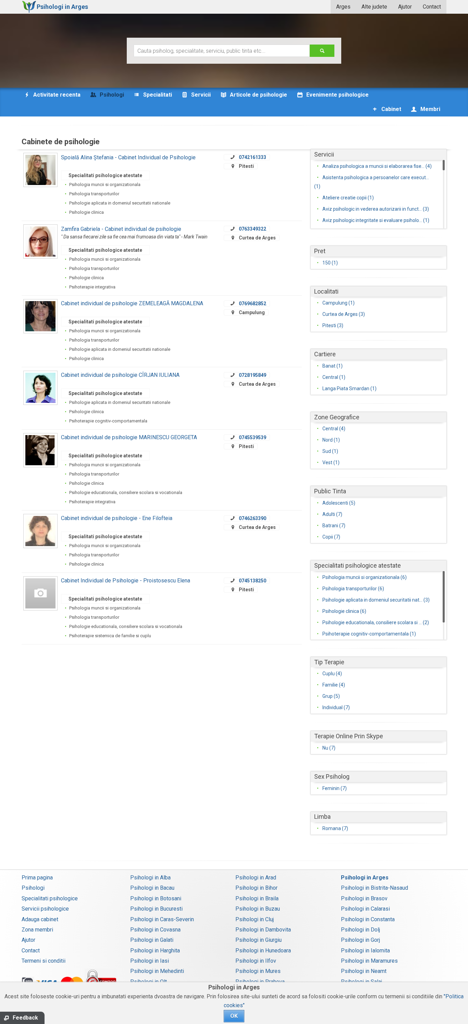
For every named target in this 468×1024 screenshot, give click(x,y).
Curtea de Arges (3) (343, 314)
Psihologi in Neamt (363, 971)
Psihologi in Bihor (256, 888)
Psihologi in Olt (148, 981)
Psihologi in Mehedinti (157, 971)
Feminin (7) (334, 788)
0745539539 (252, 437)
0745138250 (252, 580)
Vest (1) (331, 462)
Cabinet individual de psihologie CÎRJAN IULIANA (120, 375)
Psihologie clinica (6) (344, 611)
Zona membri (37, 929)
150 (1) (330, 263)
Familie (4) (333, 685)
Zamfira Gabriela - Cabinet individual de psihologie (121, 229)
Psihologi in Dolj (360, 929)
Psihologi (33, 888)
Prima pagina (37, 877)
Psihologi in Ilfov (255, 961)
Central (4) (333, 428)
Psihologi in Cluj (254, 919)
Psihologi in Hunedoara (263, 950)
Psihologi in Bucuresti (156, 908)
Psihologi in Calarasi (365, 908)
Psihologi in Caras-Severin (162, 919)
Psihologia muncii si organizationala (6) (364, 577)
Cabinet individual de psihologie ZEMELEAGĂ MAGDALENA (132, 303)
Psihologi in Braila (257, 898)
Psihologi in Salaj (361, 981)
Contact (432, 6)
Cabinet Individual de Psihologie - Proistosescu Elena (125, 580)
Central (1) (333, 377)
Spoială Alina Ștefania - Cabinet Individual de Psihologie (128, 157)
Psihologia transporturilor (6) (353, 588)
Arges (343, 6)
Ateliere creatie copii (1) (348, 197)
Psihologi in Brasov (364, 898)
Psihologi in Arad (255, 877)
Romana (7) (335, 828)
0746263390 (252, 518)
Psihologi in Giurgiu (258, 940)
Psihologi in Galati (151, 940)
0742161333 (252, 157)
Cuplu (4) (332, 673)
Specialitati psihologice (50, 898)
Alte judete (374, 6)
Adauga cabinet (40, 919)
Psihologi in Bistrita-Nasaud (374, 888)
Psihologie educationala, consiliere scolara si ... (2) (375, 622)
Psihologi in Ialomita (365, 950)
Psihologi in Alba (150, 877)
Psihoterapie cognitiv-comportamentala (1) (369, 634)
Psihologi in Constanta (368, 919)
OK (234, 1016)
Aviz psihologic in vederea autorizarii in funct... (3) (375, 209)
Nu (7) (328, 748)
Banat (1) (332, 366)
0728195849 (252, 375)
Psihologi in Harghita (155, 950)
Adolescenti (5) (338, 503)
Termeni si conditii (43, 961)
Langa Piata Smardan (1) (349, 388)
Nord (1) (331, 440)
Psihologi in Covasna (155, 929)
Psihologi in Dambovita (263, 929)
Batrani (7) (333, 525)
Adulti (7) (332, 514)
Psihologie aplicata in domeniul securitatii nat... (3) (376, 600)
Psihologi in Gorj (360, 940)
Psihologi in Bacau (152, 888)
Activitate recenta (56, 94)
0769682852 (252, 303)
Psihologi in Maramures (369, 961)
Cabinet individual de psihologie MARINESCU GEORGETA (129, 437)
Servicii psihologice (45, 908)
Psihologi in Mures (258, 971)
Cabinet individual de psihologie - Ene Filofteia (116, 518)
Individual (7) (336, 707)
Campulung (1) (338, 303)
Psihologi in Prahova (260, 981)
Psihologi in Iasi (149, 961)
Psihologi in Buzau (257, 908)
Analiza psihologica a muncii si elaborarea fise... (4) (377, 166)
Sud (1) (330, 451)
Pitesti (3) (332, 325)
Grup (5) (331, 696)
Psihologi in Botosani (155, 898)
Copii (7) (331, 537)
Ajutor (405, 6)
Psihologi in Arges (365, 877)
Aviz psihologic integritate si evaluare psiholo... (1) (375, 220)
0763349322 (252, 229)
